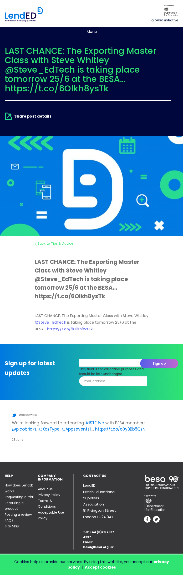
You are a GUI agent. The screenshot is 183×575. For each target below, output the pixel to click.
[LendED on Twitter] (156, 520)
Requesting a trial (19, 497)
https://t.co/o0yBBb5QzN (120, 429)
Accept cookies (100, 567)
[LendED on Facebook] (147, 520)
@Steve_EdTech (50, 322)
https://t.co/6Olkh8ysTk (70, 329)
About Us (45, 489)
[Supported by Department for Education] (170, 10)
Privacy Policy (49, 494)
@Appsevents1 (76, 429)
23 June (17, 439)
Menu (91, 31)
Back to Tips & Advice (55, 243)
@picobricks (24, 429)
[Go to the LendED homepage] (24, 14)
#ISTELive (94, 423)
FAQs (9, 520)
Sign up (159, 363)
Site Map (12, 526)
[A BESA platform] (165, 19)
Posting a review (18, 514)
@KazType (49, 429)
